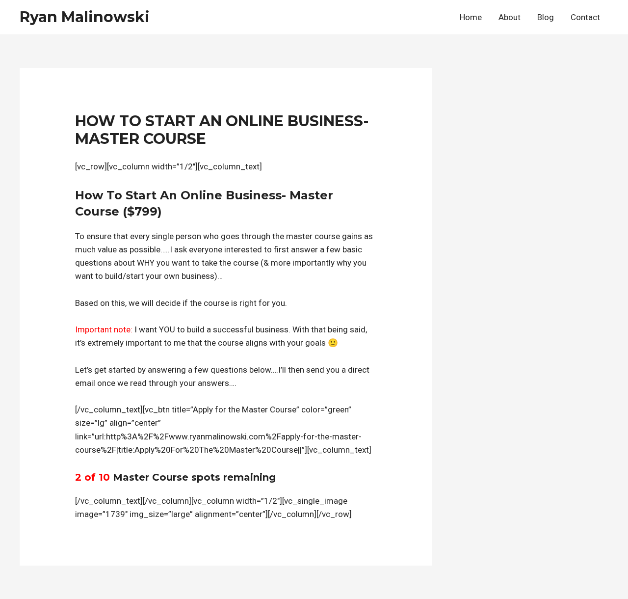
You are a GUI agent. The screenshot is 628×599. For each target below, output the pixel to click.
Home (471, 17)
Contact (585, 17)
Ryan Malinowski (85, 17)
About (509, 17)
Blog (545, 17)
